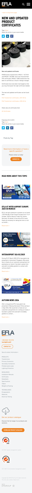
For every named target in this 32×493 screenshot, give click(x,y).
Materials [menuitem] (4, 394)
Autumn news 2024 (10, 300)
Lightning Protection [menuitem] (8, 368)
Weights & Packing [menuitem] (7, 386)
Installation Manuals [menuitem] (8, 374)
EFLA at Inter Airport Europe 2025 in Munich (15, 207)
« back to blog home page (9, 12)
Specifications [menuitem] (6, 381)
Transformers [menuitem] (6, 359)
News (6, 30)
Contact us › (16, 159)
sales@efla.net (6, 342)
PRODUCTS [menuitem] (5, 357)
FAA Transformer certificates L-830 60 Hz (14, 101)
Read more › (16, 480)
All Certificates (6, 111)
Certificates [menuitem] (5, 377)
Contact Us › (7, 346)
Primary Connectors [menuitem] (7, 361)
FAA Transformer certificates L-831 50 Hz (14, 98)
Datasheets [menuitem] (5, 379)
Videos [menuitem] (4, 384)
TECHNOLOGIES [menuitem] (6, 390)
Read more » (5, 226)
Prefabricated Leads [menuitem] (8, 366)
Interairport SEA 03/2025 (13, 254)
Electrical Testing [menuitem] (7, 397)
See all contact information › (10, 352)
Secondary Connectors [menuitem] (8, 364)
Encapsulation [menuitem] (6, 392)
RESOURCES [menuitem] (5, 372)
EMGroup (4, 485)
